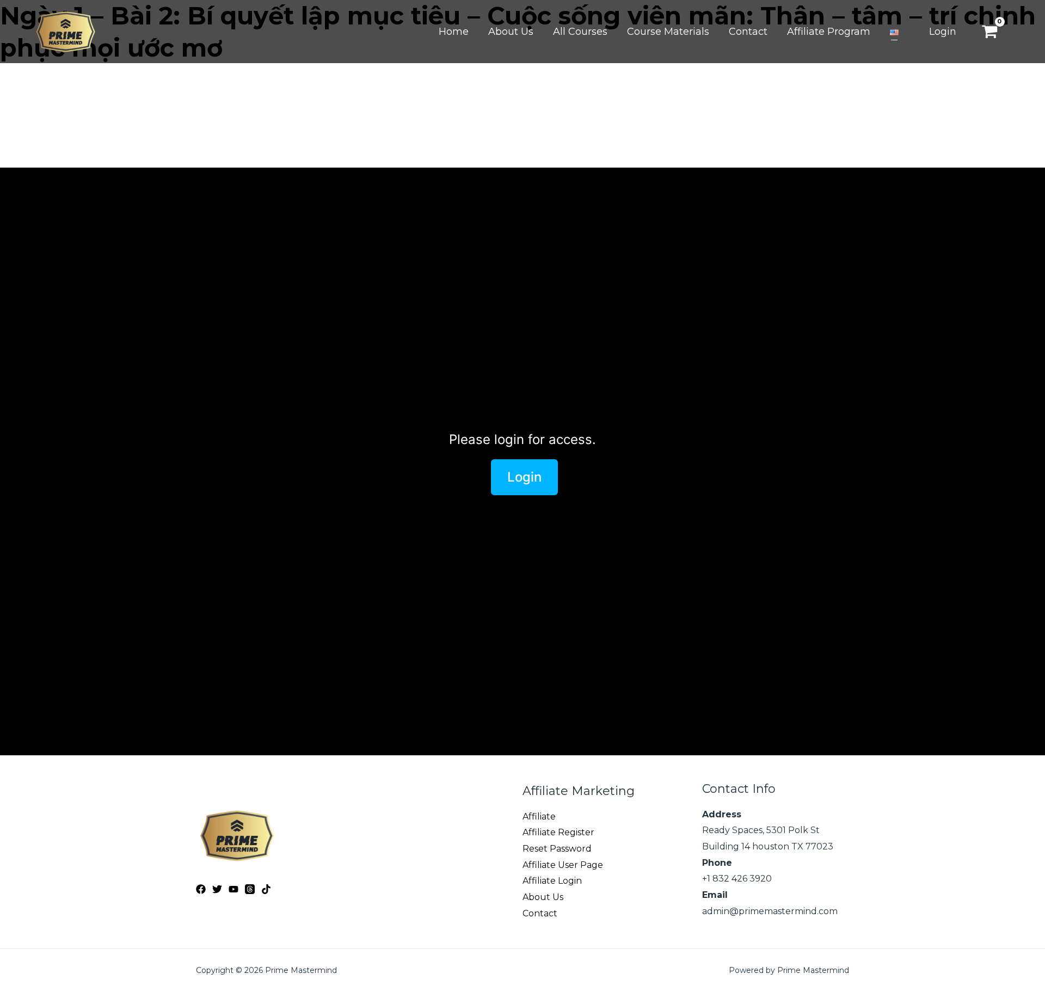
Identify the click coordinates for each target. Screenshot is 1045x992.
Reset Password (557, 848)
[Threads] (250, 889)
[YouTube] (233, 889)
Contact (539, 913)
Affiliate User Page (562, 865)
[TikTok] (266, 889)
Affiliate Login (552, 881)
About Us (542, 897)
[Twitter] (217, 889)
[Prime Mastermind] (65, 31)
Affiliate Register (558, 832)
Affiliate (539, 816)
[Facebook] (201, 889)
